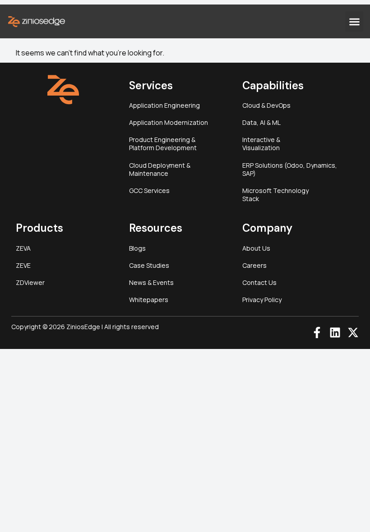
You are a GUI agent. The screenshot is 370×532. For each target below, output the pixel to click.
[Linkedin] (335, 332)
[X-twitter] (353, 332)
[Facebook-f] (317, 332)
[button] (354, 21)
